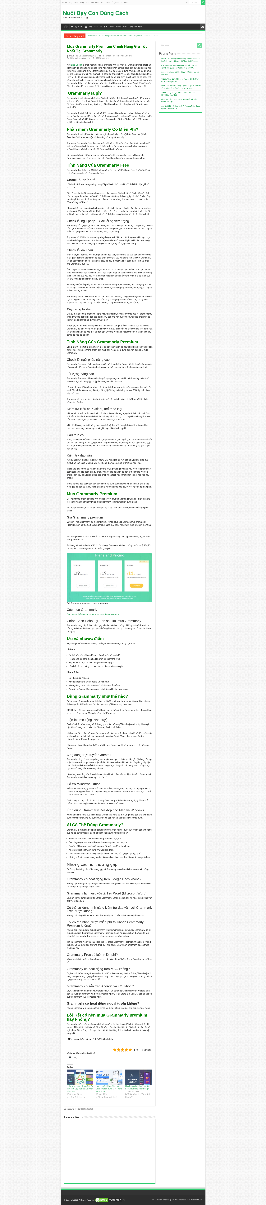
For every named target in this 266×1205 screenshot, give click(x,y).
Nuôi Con (104, 2)
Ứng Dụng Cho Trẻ (119, 2)
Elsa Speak (76, 65)
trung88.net (197, 1200)
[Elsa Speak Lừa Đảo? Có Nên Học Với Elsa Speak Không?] (138, 1077)
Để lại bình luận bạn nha (80, 58)
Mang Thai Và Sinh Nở (88, 2)
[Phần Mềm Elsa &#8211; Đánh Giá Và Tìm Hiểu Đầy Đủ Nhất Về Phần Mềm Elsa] (80, 1077)
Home (64, 2)
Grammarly (87, 1109)
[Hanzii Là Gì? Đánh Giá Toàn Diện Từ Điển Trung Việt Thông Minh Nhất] (109, 1077)
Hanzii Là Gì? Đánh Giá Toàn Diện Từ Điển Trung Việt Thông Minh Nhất (109, 1089)
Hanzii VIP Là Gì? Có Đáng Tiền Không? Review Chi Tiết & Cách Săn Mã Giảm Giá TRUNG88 (122, 36)
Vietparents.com (183, 1200)
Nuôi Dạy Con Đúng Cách (96, 13)
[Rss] (187, 2)
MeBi (71, 56)
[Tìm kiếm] (203, 2)
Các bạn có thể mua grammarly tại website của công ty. (93, 614)
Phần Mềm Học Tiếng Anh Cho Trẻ (117, 56)
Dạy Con (72, 2)
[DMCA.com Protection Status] (108, 1200)
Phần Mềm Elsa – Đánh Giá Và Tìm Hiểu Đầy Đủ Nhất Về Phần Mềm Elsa (80, 1089)
